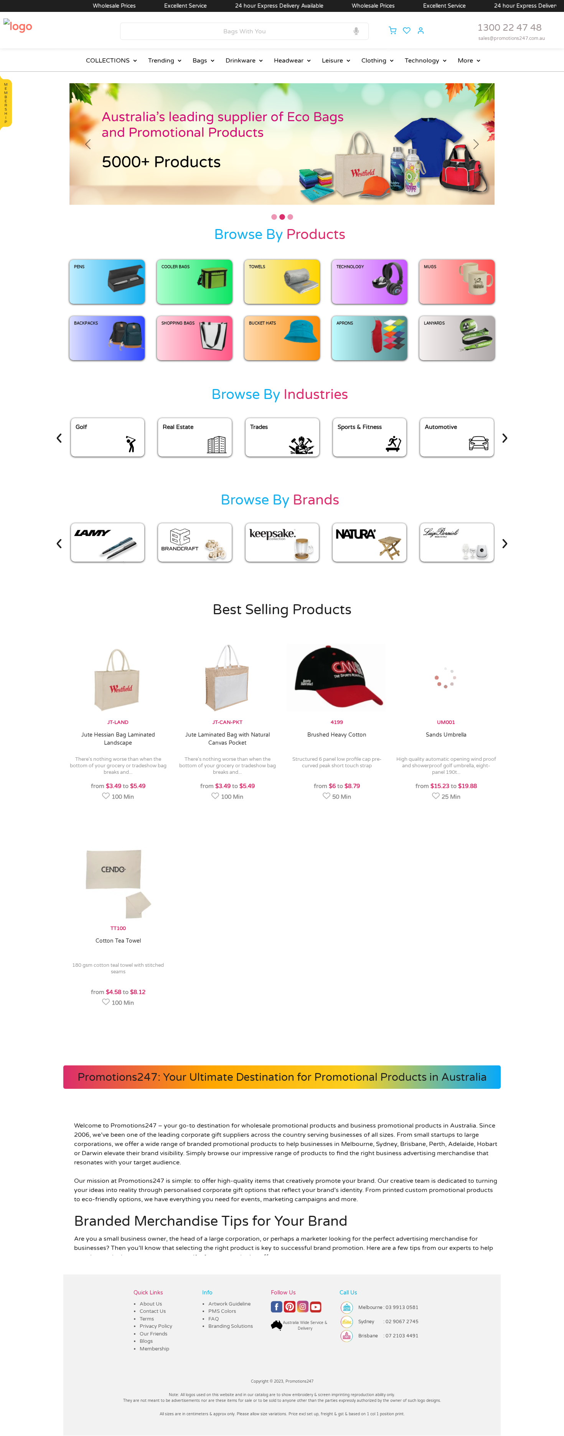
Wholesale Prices (64, 6)
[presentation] (86, 447)
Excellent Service (135, 6)
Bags (200, 60)
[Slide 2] (282, 217)
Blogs (146, 1342)
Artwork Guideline (229, 1304)
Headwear (288, 60)
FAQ (213, 1319)
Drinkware (241, 60)
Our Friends (153, 1334)
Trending (161, 60)
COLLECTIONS (108, 60)
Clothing (373, 60)
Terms (147, 1319)
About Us (151, 1304)
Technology (422, 60)
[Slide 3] (290, 217)
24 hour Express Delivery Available (229, 6)
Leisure (332, 60)
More (465, 60)
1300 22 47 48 (509, 27)
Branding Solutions (230, 1327)
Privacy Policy (156, 1327)
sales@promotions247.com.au (511, 38)
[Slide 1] (274, 217)
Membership (154, 1349)
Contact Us (153, 1312)
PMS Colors (222, 1312)
